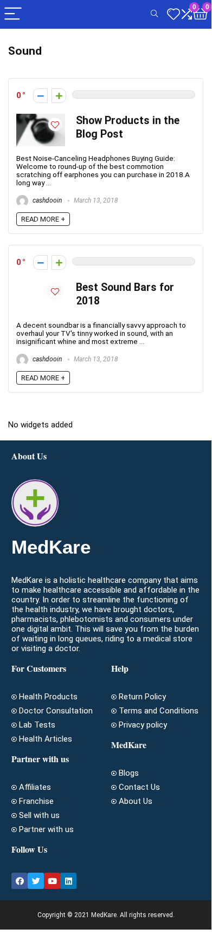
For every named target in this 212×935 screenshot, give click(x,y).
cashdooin (46, 200)
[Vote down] (40, 95)
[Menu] (13, 14)
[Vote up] (59, 95)
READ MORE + (43, 219)
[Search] (154, 14)
